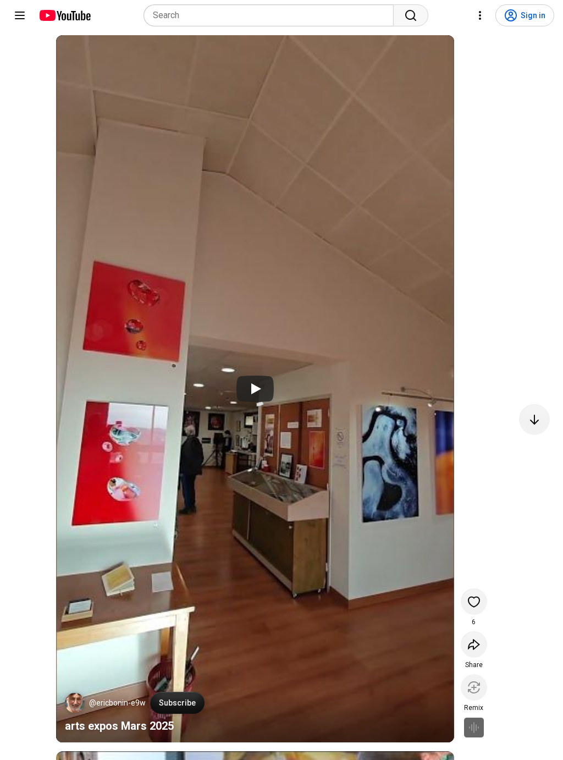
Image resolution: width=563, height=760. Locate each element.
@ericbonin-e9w (117, 702)
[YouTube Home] (64, 15)
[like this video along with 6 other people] (474, 601)
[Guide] (19, 15)
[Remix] (474, 687)
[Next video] (534, 419)
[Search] (410, 15)
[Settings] (480, 15)
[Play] (255, 389)
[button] (75, 703)
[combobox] (272, 15)
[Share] (474, 644)
